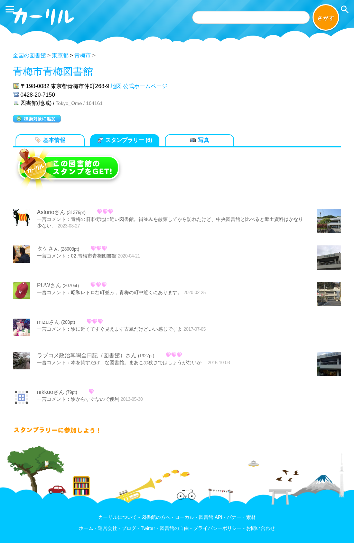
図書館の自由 (174, 528)
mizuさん (48, 322)
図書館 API (210, 517)
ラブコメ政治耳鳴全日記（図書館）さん (87, 355)
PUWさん (49, 285)
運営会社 (107, 528)
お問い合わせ (260, 528)
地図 (116, 86)
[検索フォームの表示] (344, 9)
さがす (326, 18)
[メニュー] (10, 9)
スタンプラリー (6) (128, 140)
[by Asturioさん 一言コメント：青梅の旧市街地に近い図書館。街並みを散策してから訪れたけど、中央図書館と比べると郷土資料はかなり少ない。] (329, 221)
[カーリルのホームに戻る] (44, 26)
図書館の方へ (155, 517)
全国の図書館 (29, 55)
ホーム (86, 528)
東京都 (60, 55)
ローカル (184, 517)
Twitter (148, 528)
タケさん (48, 249)
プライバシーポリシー (217, 528)
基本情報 (54, 140)
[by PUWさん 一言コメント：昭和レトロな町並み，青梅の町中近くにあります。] (329, 295)
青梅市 (82, 55)
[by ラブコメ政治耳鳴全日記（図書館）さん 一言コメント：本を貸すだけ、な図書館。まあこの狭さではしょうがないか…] (329, 365)
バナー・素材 (241, 517)
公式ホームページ (145, 86)
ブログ (129, 528)
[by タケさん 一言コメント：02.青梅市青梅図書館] (329, 258)
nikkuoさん (50, 392)
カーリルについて (117, 517)
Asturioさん (51, 212)
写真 (203, 140)
